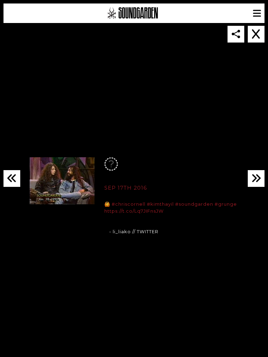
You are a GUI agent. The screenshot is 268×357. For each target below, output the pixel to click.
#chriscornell (129, 204)
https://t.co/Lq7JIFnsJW (134, 211)
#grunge (226, 204)
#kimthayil (160, 204)
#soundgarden (194, 204)
